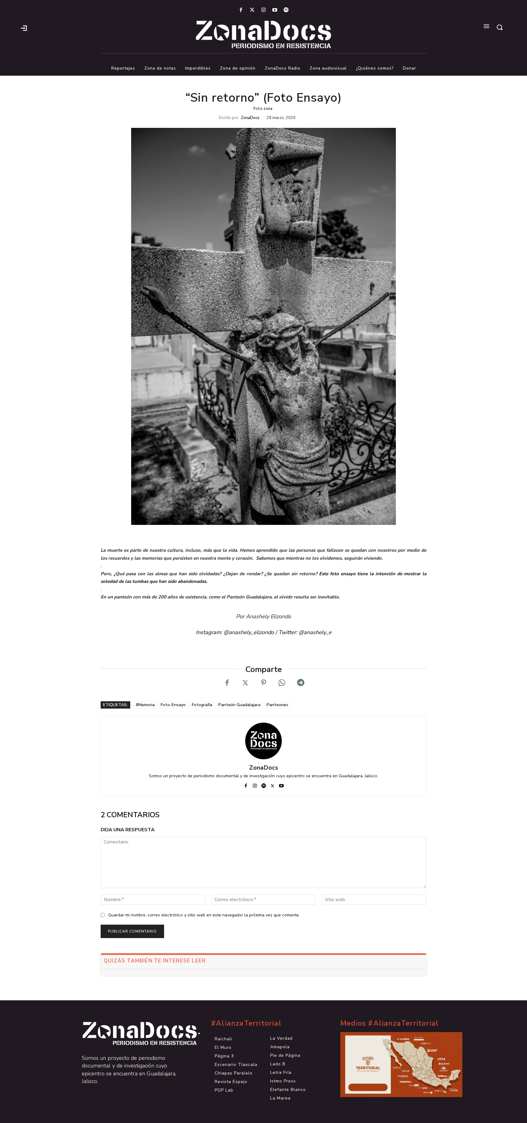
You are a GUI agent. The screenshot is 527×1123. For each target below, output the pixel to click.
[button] (499, 27)
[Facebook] (241, 10)
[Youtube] (275, 10)
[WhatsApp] (282, 683)
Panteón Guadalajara (239, 705)
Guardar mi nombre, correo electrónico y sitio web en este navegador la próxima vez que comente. (204, 915)
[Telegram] (300, 683)
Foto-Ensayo (173, 705)
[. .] (134, 1033)
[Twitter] (252, 10)
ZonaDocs (250, 118)
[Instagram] (263, 10)
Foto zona (262, 108)
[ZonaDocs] (263, 741)
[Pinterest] (263, 683)
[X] (245, 683)
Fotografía (202, 705)
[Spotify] (286, 10)
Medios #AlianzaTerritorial (389, 1023)
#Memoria (145, 705)
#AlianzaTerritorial (246, 1023)
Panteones (277, 705)
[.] (24, 27)
